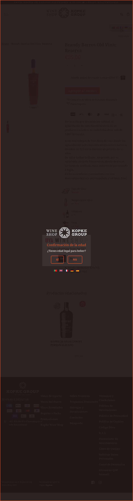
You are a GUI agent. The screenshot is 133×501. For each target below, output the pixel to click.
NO (75, 259)
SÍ (57, 259)
